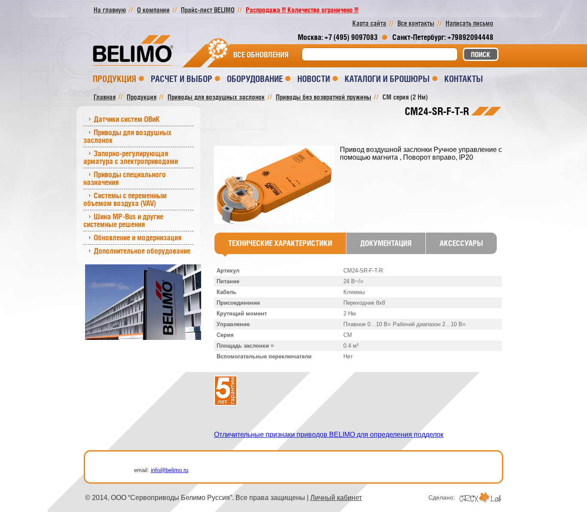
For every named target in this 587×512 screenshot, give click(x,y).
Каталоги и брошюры (387, 79)
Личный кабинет (336, 497)
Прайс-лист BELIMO (208, 10)
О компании (153, 10)
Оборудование (255, 79)
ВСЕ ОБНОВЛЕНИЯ (261, 55)
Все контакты (415, 23)
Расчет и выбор (181, 79)
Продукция (114, 79)
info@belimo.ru (169, 470)
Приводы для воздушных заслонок (127, 136)
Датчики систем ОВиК (127, 119)
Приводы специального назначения (124, 178)
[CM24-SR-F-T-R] (277, 185)
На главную (110, 10)
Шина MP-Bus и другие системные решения (123, 220)
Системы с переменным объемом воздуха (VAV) (125, 199)
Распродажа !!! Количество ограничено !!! (302, 10)
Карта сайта (369, 23)
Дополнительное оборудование (142, 250)
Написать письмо (469, 23)
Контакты (463, 79)
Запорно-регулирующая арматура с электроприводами (130, 157)
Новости (313, 79)
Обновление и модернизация (137, 237)
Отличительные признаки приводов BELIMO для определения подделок (328, 434)
